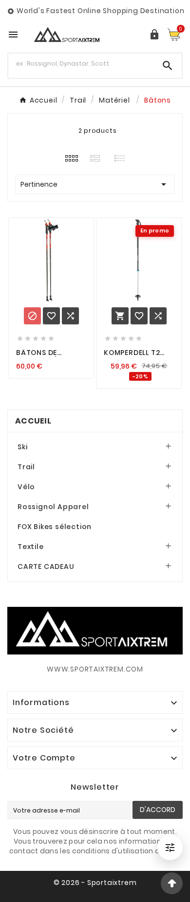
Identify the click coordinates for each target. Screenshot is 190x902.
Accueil (33, 420)
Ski (22, 447)
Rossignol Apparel (53, 507)
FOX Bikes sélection (55, 526)
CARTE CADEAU (46, 566)
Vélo (26, 487)
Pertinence (95, 184)
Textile (31, 546)
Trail (26, 467)
